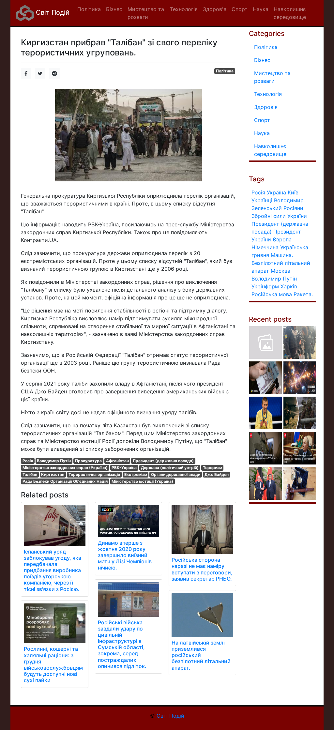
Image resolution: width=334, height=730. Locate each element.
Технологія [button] (184, 9)
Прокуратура (88, 460)
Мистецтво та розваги (272, 77)
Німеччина (265, 247)
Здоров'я (266, 107)
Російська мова (271, 294)
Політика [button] (89, 9)
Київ (293, 192)
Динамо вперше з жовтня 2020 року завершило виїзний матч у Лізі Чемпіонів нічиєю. (125, 555)
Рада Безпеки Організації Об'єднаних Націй (65, 481)
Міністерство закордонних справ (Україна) (65, 467)
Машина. (282, 255)
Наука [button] (260, 9)
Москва (280, 270)
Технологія (268, 94)
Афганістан (117, 460)
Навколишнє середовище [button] (290, 13)
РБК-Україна (124, 467)
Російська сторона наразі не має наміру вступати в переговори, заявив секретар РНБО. (202, 569)
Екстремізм (135, 474)
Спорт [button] (240, 9)
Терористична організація (94, 474)
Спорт (262, 120)
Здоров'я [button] (214, 9)
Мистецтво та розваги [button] (146, 13)
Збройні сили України (279, 216)
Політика (225, 70)
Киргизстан (52, 474)
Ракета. (303, 294)
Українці (261, 200)
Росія (28, 460)
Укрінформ (265, 286)
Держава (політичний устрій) (170, 467)
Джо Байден (217, 474)
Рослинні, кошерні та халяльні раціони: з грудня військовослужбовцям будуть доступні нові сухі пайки (53, 664)
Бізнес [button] (114, 9)
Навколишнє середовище (270, 150)
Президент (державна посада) (163, 460)
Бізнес (262, 60)
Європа (282, 239)
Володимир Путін (54, 460)
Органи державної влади (175, 474)
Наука (262, 133)
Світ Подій (51, 12)
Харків (289, 286)
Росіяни (293, 208)
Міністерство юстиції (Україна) (142, 481)
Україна (276, 192)
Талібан (30, 474)
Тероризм (212, 467)
